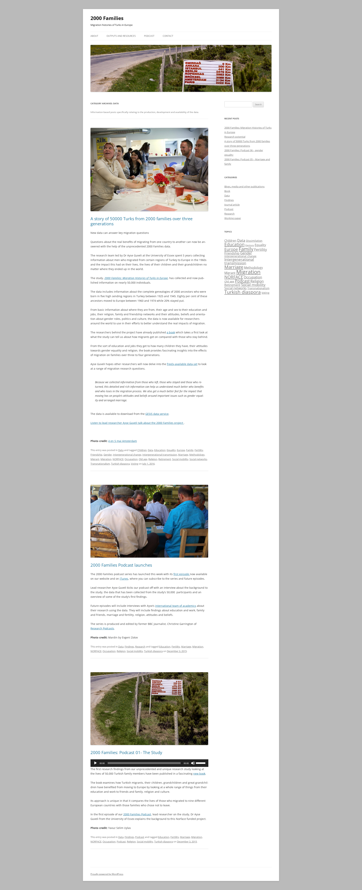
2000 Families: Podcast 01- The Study (126, 752)
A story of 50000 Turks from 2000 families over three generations (141, 221)
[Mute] (193, 763)
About (94, 36)
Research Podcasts (102, 628)
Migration (105, 459)
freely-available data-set (182, 364)
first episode (181, 574)
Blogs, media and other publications (244, 186)
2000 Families (106, 18)
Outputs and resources (121, 36)
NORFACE (118, 459)
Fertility (199, 450)
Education (160, 450)
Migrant (94, 459)
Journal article (232, 204)
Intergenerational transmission (159, 454)
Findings (129, 646)
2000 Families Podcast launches (121, 565)
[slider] (201, 762)
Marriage (183, 454)
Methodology (197, 454)
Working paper (232, 218)
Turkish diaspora (120, 463)
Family (189, 450)
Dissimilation (254, 240)
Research (140, 646)
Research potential (234, 136)
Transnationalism (100, 463)
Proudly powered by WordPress (106, 874)
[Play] (95, 763)
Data (120, 450)
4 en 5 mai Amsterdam (122, 441)
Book (227, 191)
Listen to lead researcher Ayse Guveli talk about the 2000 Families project (137, 423)
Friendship (96, 454)
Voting (134, 463)
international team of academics (175, 606)
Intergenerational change (127, 454)
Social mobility (180, 459)
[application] (149, 763)
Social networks (198, 459)
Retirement (164, 459)
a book (171, 332)
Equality (171, 450)
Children (142, 450)
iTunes (124, 578)
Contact (168, 36)
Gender (108, 454)
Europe (181, 450)
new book (199, 773)
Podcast (149, 36)
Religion (152, 459)
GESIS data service (157, 414)
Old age (143, 459)
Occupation (131, 459)
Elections (249, 245)
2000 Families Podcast (137, 814)
